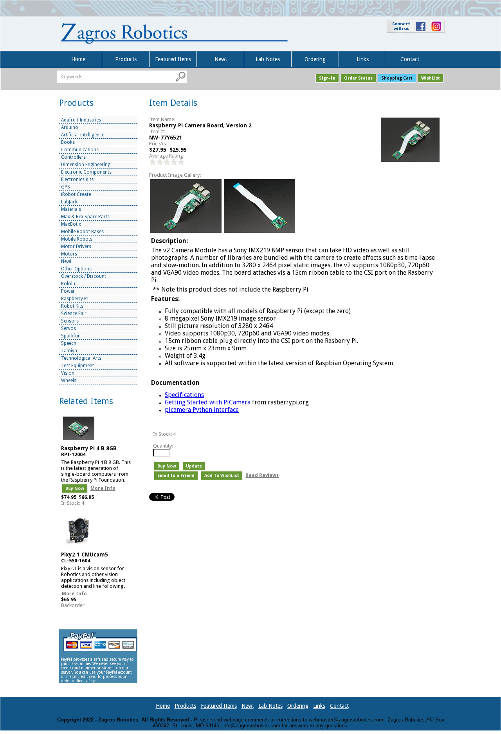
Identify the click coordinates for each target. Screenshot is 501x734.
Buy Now (74, 488)
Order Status (358, 78)
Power (68, 291)
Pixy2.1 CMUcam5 (84, 554)
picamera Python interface (202, 409)
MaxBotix (71, 224)
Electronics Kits (77, 179)
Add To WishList (221, 475)
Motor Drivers (76, 246)
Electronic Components (86, 172)
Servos (68, 328)
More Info (102, 488)
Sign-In (327, 78)
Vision (67, 373)
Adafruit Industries (81, 120)
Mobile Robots (76, 239)
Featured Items (173, 59)
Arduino (69, 127)
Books (68, 142)
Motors (69, 254)
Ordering (315, 59)
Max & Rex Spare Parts (85, 216)
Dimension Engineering (85, 164)
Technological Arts (81, 358)
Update (194, 466)
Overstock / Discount (83, 276)
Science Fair (74, 313)
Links (363, 59)
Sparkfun (71, 336)
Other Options (76, 269)
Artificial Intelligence (82, 135)
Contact (409, 59)
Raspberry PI (74, 298)
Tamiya (69, 350)
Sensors (70, 321)
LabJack (69, 202)
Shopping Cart (397, 78)
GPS (65, 187)
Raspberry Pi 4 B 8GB (89, 448)
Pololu (68, 283)
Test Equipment (77, 365)
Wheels (68, 380)
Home (78, 59)
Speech (68, 343)
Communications (80, 149)
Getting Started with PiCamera (207, 402)
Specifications (184, 395)
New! (220, 59)
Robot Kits (72, 306)
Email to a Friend (176, 475)
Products (126, 59)
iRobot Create (76, 194)
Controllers (73, 157)
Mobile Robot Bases (82, 231)
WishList (430, 78)
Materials (71, 209)
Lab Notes (268, 59)
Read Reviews (262, 475)
